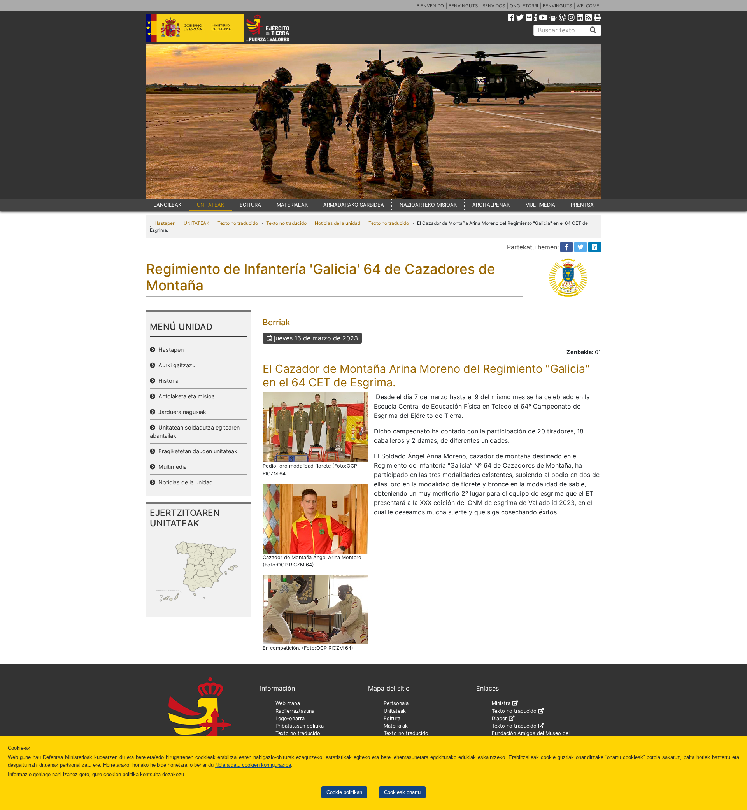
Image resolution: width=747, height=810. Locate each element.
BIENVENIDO (430, 6)
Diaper (499, 718)
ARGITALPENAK (491, 205)
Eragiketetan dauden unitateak (196, 451)
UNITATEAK (210, 205)
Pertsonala (396, 703)
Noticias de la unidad (337, 223)
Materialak (396, 726)
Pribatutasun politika (299, 726)
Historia (167, 380)
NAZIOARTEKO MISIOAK (428, 205)
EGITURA (250, 205)
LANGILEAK (167, 205)
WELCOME (588, 6)
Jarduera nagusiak (180, 412)
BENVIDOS (493, 6)
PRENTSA (582, 205)
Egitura (392, 718)
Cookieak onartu (402, 792)
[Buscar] (593, 30)
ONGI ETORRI (524, 6)
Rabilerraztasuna (294, 711)
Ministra (501, 703)
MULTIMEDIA (540, 205)
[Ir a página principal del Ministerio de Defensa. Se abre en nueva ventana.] (195, 27)
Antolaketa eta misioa (185, 396)
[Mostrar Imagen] (315, 427)
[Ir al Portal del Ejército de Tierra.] (276, 27)
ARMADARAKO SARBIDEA (353, 205)
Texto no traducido (237, 223)
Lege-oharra (290, 718)
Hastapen (164, 223)
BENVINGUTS (463, 6)
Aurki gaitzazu (175, 365)
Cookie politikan (344, 792)
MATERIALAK (292, 205)
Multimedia (171, 466)
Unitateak (395, 711)
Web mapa (287, 703)
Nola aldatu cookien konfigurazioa (253, 765)
